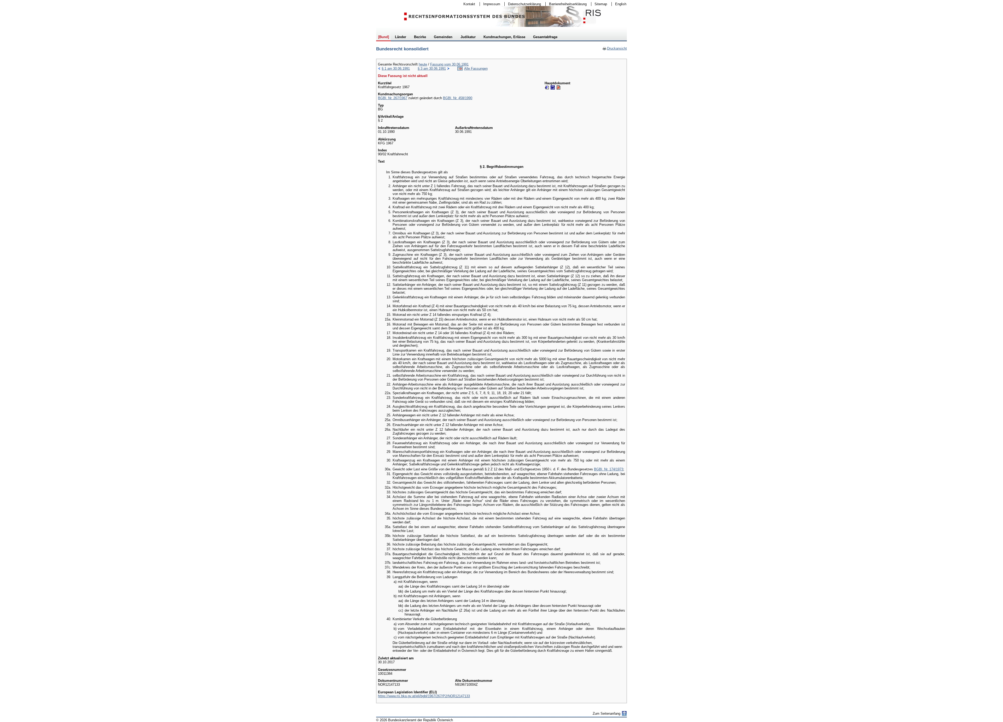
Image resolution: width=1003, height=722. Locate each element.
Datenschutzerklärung (523, 4)
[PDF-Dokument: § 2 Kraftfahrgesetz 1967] (558, 87)
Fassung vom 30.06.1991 (449, 64)
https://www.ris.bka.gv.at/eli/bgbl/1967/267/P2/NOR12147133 (424, 696)
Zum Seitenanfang (606, 713)
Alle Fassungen (476, 68)
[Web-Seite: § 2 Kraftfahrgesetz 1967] (547, 87)
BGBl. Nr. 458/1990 (457, 98)
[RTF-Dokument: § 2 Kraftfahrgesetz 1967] (552, 87)
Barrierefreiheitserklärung (566, 4)
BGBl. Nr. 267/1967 (392, 98)
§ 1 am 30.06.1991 (396, 68)
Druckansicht (614, 48)
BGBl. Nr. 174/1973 (608, 469)
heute (423, 64)
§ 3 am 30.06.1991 (432, 68)
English (620, 4)
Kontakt (467, 4)
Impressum (490, 4)
